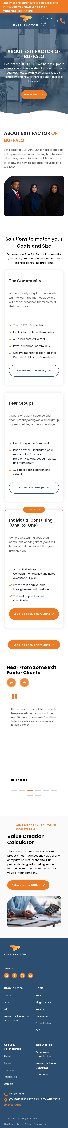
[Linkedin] (6, 975)
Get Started (31, 94)
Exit (6, 1009)
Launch (8, 995)
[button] (14, 790)
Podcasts (41, 1009)
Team (7, 1063)
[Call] (62, 20)
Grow (7, 1002)
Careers (8, 1084)
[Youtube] (30, 975)
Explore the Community (31, 370)
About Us (9, 1056)
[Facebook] (14, 975)
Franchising (10, 1077)
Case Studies (43, 1023)
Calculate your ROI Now (26, 885)
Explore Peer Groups (31, 487)
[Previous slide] (11, 682)
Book (38, 995)
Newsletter (42, 1016)
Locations (9, 1070)
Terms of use (40, 1124)
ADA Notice (9, 1124)
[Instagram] (22, 975)
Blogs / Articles (44, 1002)
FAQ (38, 1030)
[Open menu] (6, 20)
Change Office (13, 1105)
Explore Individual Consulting (32, 614)
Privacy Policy (24, 1124)
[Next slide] (24, 682)
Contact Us (49, 21)
